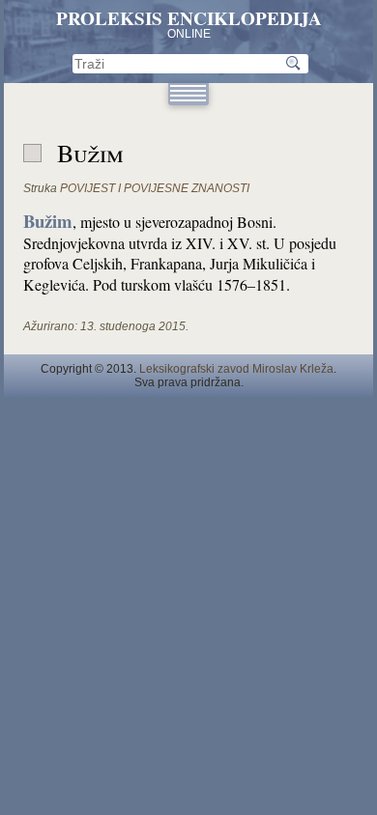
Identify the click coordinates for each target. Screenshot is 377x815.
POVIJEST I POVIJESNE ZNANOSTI (154, 188)
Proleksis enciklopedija (189, 18)
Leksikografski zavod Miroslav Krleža (236, 369)
